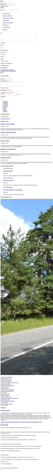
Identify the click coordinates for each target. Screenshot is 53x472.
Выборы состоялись (5, 394)
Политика (5, 101)
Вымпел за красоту (5, 395)
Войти (2, 1)
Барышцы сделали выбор (6, 379)
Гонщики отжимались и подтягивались (9, 398)
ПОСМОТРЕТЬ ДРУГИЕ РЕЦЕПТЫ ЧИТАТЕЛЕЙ (29, 422)
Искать (2, 9)
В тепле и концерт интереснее (7, 389)
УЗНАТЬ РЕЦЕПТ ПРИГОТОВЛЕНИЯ (9, 422)
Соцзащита (5, 105)
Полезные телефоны (7, 15)
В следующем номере (8, 168)
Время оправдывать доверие (7, 391)
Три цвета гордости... (8, 170)
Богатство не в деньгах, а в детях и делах (10, 382)
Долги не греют (4, 402)
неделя (2, 58)
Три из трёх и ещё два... (8, 180)
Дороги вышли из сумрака (6, 403)
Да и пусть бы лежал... (6, 399)
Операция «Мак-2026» (6, 157)
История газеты (6, 13)
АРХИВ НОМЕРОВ (5, 118)
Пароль (2, 4)
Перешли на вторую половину (8, 123)
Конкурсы (5, 111)
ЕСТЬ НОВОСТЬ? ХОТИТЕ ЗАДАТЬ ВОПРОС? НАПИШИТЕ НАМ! (8, 71)
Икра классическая (5, 410)
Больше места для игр (5, 384)
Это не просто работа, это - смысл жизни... (13, 189)
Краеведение (6, 20)
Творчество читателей (8, 22)
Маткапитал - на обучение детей (8, 149)
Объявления (5, 25)
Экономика (5, 102)
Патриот (5, 109)
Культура (5, 107)
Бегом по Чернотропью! (6, 381)
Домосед (5, 110)
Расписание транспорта (8, 18)
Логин (2, 3)
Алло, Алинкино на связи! (6, 377)
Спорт (4, 108)
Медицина (5, 104)
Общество (5, 103)
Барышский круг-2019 (6, 378)
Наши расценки (6, 27)
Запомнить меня (4, 6)
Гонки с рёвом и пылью (6, 396)
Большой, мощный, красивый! (7, 385)
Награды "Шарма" (5, 140)
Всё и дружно (4, 392)
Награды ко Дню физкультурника (8, 132)
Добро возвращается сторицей (7, 401)
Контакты (5, 29)
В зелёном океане (4, 388)
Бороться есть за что (5, 386)
